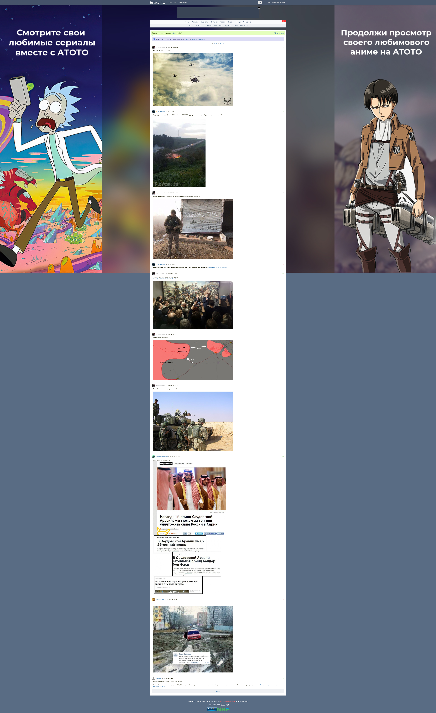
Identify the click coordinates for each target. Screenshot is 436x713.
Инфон (223, 705)
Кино (187, 22)
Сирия (175, 33)
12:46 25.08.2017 (175, 456)
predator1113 (161, 111)
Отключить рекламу (279, 2)
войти (187, 39)
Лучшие (228, 25)
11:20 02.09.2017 (172, 385)
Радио (230, 22)
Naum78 (158, 678)
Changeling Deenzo (162, 456)
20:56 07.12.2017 (172, 273)
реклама (216, 701)
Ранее (218, 691)
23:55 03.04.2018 (172, 47)
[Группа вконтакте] (260, 4)
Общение (247, 22)
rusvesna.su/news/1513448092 (217, 267)
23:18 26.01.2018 (172, 193)
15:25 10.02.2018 (173, 111)
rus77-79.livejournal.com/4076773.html (165, 279)
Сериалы (204, 22)
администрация (193, 701)
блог (246, 701)
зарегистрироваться (198, 39)
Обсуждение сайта (241, 25)
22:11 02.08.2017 (172, 599)
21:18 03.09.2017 (172, 334)
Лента (191, 25)
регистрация (183, 2)
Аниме (223, 22)
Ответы (209, 25)
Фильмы (214, 22)
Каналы (195, 22)
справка (209, 701)
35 (221, 43)
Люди (238, 22)
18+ (269, 2)
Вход (170, 2)
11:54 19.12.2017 (173, 264)
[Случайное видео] (264, 2)
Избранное (218, 25)
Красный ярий (160, 47)
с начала (280, 33)
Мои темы (199, 25)
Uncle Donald (160, 599)
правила (202, 701)
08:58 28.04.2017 (169, 678)
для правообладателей (227, 701)
